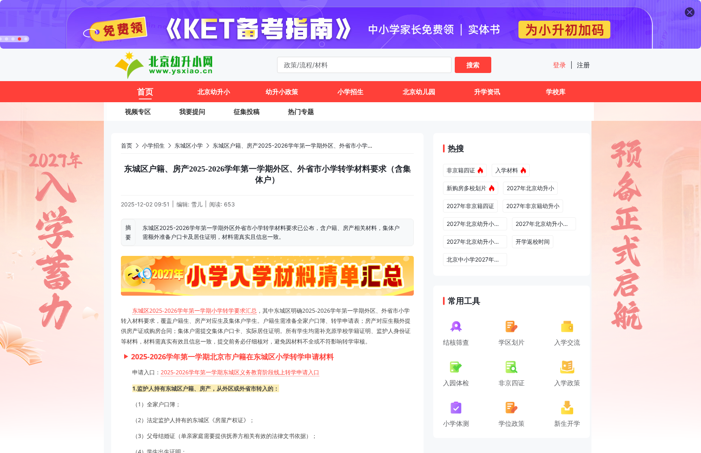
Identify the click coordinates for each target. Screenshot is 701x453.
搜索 (473, 65)
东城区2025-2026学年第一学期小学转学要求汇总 (194, 310)
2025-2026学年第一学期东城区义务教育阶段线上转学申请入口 (240, 372)
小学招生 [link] (153, 145)
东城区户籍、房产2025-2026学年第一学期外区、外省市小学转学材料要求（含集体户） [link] (324, 145)
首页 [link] (126, 145)
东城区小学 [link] (188, 145)
